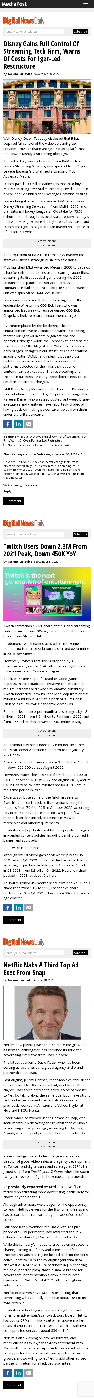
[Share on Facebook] (7, 424)
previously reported (25, 1186)
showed (10, 1264)
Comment (13, 501)
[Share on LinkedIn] (18, 424)
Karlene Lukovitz (19, 74)
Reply (7, 491)
